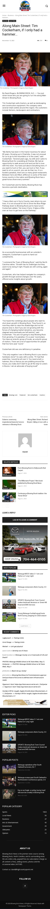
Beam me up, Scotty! (19, 671)
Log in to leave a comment (25, 520)
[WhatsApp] (28, 46)
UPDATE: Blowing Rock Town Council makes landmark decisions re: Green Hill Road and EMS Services (32, 602)
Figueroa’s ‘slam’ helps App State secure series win (22, 687)
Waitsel (5, 646)
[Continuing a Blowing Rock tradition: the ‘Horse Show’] (9, 497)
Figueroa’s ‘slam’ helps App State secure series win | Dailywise (24, 684)
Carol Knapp (6, 642)
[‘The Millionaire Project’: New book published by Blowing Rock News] (9, 484)
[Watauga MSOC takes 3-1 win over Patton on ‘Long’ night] (9, 577)
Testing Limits (19, 638)
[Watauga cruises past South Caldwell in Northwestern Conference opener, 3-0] (9, 781)
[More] (33, 46)
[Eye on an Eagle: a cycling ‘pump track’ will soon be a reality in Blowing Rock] (9, 794)
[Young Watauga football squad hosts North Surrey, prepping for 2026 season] (9, 617)
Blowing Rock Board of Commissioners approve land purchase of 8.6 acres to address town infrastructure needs (24, 677)
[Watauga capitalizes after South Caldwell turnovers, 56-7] (9, 768)
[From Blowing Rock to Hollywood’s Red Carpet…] (9, 472)
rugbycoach (6, 638)
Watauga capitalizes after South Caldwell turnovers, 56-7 (30, 766)
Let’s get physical (17, 646)
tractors (42, 395)
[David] (25, 440)
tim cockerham (32, 395)
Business (11, 15)
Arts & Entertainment (7, 475)
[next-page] (7, 506)
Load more (24, 626)
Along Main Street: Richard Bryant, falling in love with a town (37, 422)
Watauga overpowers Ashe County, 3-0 (32, 587)
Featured (22, 395)
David (25, 452)
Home (4, 15)
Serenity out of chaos (19, 651)
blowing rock (13, 395)
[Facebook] (12, 46)
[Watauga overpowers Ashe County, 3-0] (9, 591)
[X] (17, 46)
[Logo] (25, 6)
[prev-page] (3, 506)
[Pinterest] (22, 46)
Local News (12, 21)
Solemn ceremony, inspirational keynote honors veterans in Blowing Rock (13, 422)
